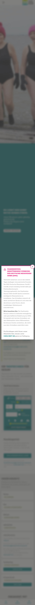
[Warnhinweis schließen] (32, 266)
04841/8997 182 (9, 336)
